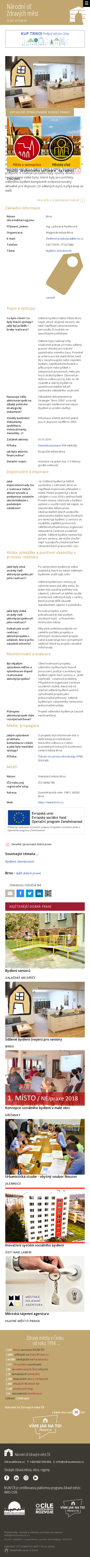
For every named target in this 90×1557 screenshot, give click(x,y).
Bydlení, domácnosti (59, 251)
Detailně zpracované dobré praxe (31, 844)
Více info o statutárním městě (58, 200)
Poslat (10, 893)
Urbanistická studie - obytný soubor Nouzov (41, 1176)
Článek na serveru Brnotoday (57, 756)
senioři (50, 297)
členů (16, 1350)
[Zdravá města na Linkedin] (17, 1477)
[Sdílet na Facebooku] (19, 893)
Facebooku (41, 1359)
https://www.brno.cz (51, 802)
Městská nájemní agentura (27, 1313)
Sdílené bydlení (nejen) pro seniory (33, 1039)
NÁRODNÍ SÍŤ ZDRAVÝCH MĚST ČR (24, 1546)
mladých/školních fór (26, 1383)
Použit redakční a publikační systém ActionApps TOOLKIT (38, 1539)
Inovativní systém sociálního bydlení (34, 1245)
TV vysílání (20, 1364)
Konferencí (35, 1393)
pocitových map (23, 1389)
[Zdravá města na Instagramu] (27, 1477)
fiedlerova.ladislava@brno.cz (64, 238)
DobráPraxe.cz (39, 1354)
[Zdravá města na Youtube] (36, 1477)
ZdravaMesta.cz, (14, 1462)
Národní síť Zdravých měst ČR (32, 1454)
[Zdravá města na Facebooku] (7, 1477)
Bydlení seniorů (17, 970)
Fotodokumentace (49, 445)
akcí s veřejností (37, 1379)
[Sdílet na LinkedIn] (38, 893)
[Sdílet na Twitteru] (28, 893)
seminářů (33, 1374)
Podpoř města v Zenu (45, 33)
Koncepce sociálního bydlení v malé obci (37, 1108)
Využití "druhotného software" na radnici (41, 170)
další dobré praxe (28, 873)
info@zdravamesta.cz (17, 1535)
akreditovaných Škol (24, 1369)
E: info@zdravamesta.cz (68, 1462)
